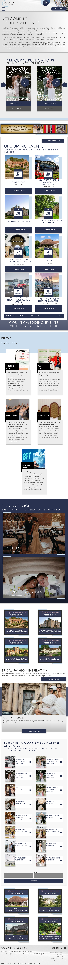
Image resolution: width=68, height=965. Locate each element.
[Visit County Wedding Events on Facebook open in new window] (53, 949)
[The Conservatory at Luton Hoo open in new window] (50, 929)
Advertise (61, 954)
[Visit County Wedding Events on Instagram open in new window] (60, 949)
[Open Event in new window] (19, 167)
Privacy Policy (58, 958)
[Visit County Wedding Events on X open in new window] (57, 949)
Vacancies (61, 956)
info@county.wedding (26, 951)
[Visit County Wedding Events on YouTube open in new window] (64, 949)
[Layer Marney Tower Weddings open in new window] (16, 650)
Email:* (6, 872)
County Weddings (15, 948)
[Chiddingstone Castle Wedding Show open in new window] (50, 622)
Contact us (60, 960)
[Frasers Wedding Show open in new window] (16, 901)
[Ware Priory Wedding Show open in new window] (50, 650)
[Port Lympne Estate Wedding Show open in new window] (16, 622)
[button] (3, 84)
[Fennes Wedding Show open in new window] (50, 901)
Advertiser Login (57, 952)
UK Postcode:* (38, 872)
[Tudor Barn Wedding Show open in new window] (16, 929)
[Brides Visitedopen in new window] (34, 129)
